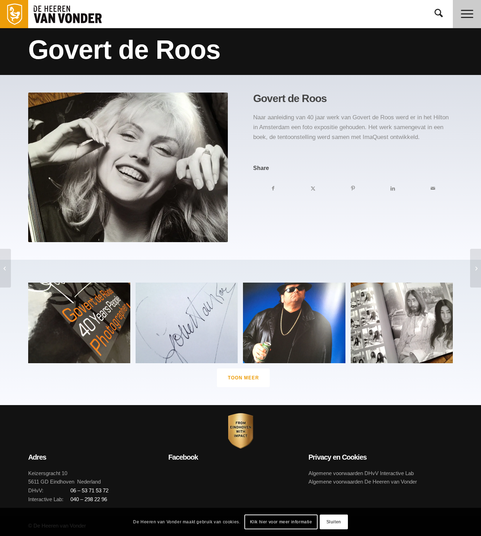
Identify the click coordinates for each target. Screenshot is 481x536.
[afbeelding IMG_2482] (404, 325)
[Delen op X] (313, 188)
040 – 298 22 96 (88, 499)
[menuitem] (439, 14)
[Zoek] (439, 14)
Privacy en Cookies (337, 457)
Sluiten (333, 521)
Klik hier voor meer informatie (281, 521)
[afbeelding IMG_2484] (189, 325)
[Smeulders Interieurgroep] (5, 268)
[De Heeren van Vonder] (75, 14)
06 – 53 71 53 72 (89, 490)
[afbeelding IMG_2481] (296, 325)
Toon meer (243, 377)
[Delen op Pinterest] (353, 188)
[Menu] (467, 14)
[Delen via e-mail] (433, 188)
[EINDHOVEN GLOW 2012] (475, 268)
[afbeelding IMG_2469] (82, 325)
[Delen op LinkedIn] (393, 188)
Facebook (183, 457)
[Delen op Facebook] (273, 188)
